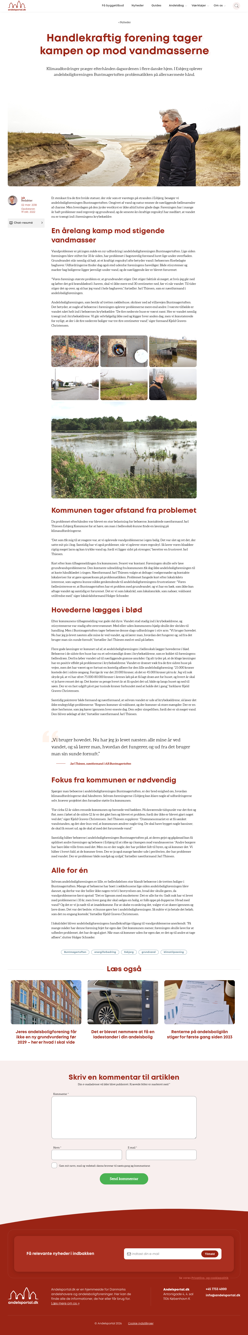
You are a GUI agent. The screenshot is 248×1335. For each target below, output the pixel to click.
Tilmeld (210, 1254)
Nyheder (138, 5)
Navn (57, 1147)
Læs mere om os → (65, 1303)
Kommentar (61, 1094)
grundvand (149, 952)
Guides (156, 5)
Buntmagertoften (75, 952)
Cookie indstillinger (140, 1323)
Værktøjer (199, 5)
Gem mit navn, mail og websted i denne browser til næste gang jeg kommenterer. (105, 1165)
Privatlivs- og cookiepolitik (209, 1278)
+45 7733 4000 (216, 1289)
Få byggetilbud (113, 5)
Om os (218, 5)
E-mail (132, 1147)
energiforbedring (105, 952)
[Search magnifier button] (236, 5)
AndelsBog (176, 5)
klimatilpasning (174, 952)
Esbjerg (129, 952)
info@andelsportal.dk (223, 1295)
